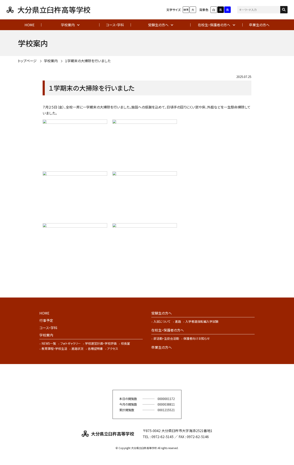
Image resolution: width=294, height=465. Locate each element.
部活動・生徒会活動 (166, 338)
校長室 (125, 343)
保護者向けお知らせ (196, 338)
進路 (178, 321)
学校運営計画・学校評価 (101, 343)
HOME (29, 24)
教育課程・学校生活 (54, 348)
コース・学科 (115, 24)
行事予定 (46, 320)
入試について (162, 321)
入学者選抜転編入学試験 (201, 321)
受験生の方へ (158, 24)
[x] (140, 377)
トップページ (27, 60)
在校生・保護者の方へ (214, 24)
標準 (186, 9)
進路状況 (77, 348)
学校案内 (68, 24)
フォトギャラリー (70, 343)
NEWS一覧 (49, 343)
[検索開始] (284, 9)
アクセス (112, 348)
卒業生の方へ (259, 24)
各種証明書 (95, 348)
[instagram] (153, 377)
